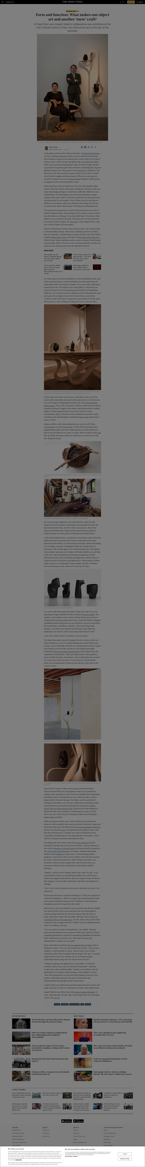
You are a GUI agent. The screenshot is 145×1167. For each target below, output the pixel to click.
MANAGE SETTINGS (124, 1158)
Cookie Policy (18, 1159)
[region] (72, 1156)
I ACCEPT (125, 1154)
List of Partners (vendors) (71, 1156)
